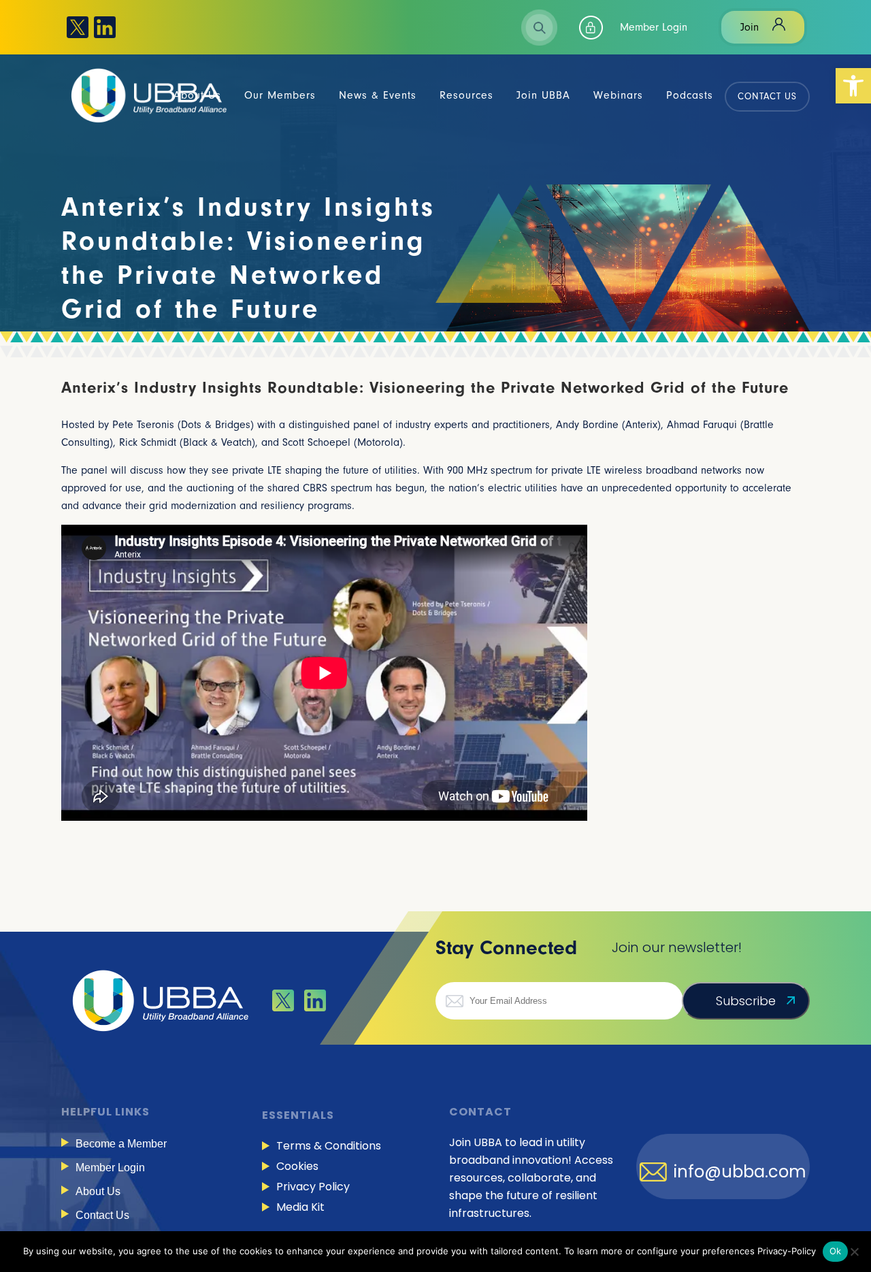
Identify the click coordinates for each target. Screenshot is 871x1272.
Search (540, 27)
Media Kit (300, 1207)
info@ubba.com (740, 1172)
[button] (853, 85)
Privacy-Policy (786, 1250)
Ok (835, 1250)
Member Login (653, 27)
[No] (854, 1251)
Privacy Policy (313, 1186)
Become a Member (121, 1143)
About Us (98, 1191)
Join (749, 27)
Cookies (297, 1166)
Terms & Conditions (328, 1146)
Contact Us (102, 1215)
